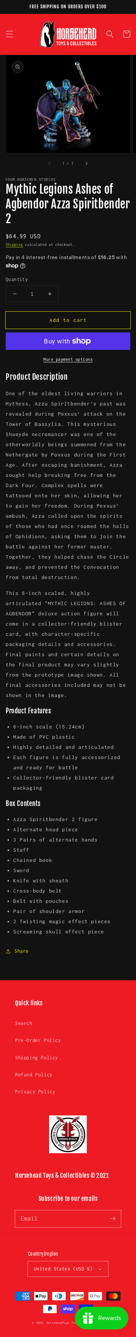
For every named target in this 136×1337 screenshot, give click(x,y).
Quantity (17, 279)
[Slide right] (86, 163)
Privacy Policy (35, 1092)
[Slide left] (50, 163)
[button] (9, 34)
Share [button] (21, 951)
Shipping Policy (36, 1058)
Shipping (14, 244)
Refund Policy (34, 1075)
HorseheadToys (58, 1323)
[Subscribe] (112, 1218)
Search (23, 1023)
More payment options (68, 359)
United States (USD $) (63, 1268)
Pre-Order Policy (38, 1040)
